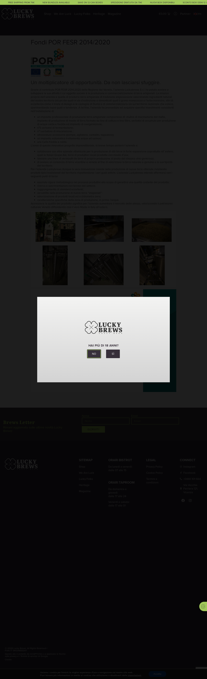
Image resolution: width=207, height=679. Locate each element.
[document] (103, 339)
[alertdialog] (103, 2)
